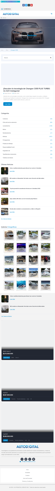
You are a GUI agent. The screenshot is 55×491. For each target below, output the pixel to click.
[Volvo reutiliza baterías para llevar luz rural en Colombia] (4, 170)
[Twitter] (26, 5)
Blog (7, 50)
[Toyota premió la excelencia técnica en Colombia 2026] (4, 191)
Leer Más (7, 104)
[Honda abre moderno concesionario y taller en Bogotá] (4, 211)
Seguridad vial (6, 150)
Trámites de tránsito (8, 157)
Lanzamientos (6, 126)
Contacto (27, 475)
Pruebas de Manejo (8, 143)
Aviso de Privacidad (27, 478)
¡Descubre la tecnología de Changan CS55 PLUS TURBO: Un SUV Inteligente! (26, 89)
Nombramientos (7, 133)
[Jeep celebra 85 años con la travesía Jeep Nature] (4, 201)
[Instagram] (29, 5)
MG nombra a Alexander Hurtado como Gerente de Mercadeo (27, 178)
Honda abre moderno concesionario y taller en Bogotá (25, 209)
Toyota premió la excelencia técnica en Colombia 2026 (25, 188)
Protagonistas (6, 140)
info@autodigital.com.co (28, 461)
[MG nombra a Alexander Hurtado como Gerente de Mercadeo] (4, 181)
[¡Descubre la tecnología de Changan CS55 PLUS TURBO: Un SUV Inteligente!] (27, 74)
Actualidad (27, 472)
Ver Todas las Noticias (6, 218)
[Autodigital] (11, 14)
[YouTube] (33, 459)
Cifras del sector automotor (10, 122)
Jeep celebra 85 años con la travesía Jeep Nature (23, 198)
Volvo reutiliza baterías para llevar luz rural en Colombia (25, 168)
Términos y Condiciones (27, 481)
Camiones (5, 118)
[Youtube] (31, 5)
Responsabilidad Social (8, 147)
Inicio (2, 50)
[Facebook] (23, 5)
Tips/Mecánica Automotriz (9, 154)
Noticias (5, 136)
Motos (4, 129)
